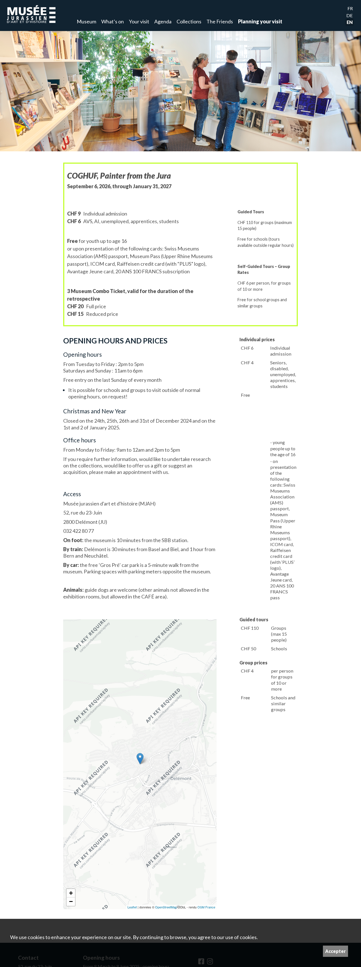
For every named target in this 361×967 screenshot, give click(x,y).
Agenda (162, 21)
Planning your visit (260, 21)
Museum (86, 21)
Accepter (335, 951)
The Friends (219, 21)
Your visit (139, 21)
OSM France (206, 907)
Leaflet (132, 907)
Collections (189, 21)
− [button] (71, 901)
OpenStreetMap (166, 907)
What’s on (112, 21)
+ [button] (71, 893)
